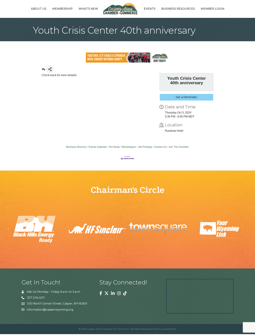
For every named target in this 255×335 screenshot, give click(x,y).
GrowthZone (169, 329)
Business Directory (76, 147)
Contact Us (160, 147)
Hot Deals (114, 147)
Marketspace (129, 147)
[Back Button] (43, 70)
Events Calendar (98, 147)
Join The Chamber (178, 147)
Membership (62, 8)
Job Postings (145, 147)
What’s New (88, 8)
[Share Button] (50, 69)
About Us (38, 8)
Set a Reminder (186, 97)
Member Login (212, 8)
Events (149, 8)
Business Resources (178, 8)
